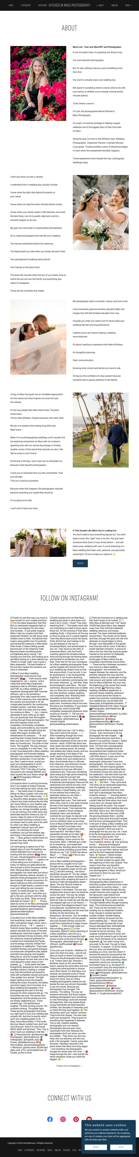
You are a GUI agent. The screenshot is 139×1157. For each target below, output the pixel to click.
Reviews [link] (66, 1150)
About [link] (101, 5)
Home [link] (11, 5)
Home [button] (20, 1150)
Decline (96, 1147)
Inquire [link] (114, 5)
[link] (69, 6)
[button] (127, 5)
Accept (121, 1147)
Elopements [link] (26, 5)
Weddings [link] (42, 5)
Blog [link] (74, 1150)
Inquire (80, 563)
